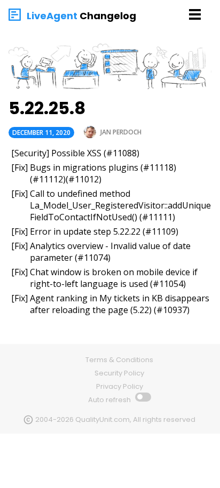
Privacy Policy (119, 386)
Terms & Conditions (119, 360)
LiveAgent (52, 15)
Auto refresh (110, 400)
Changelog (108, 15)
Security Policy (119, 373)
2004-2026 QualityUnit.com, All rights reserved (115, 419)
